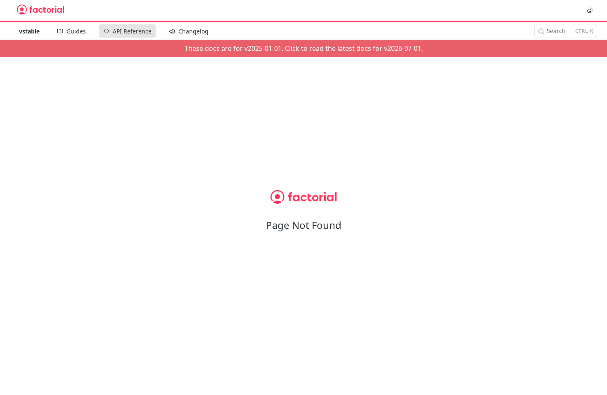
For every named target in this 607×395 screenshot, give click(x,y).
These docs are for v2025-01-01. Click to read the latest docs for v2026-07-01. (304, 48)
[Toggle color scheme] (590, 10)
